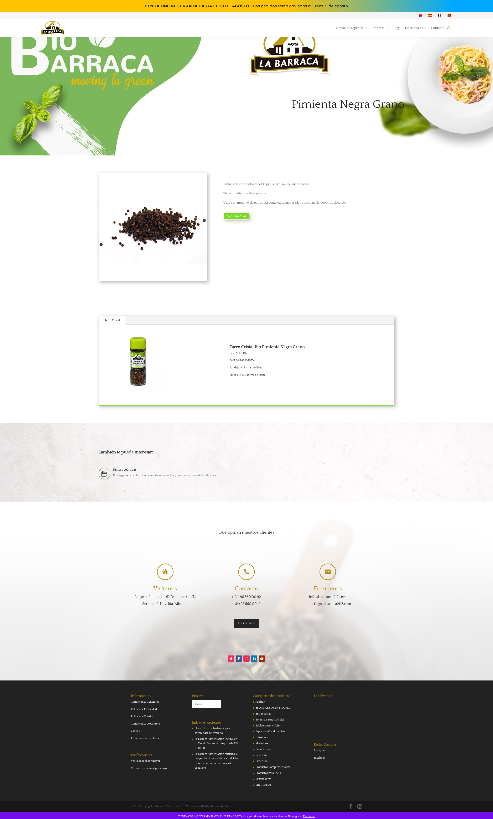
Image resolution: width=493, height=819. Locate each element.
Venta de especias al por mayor (149, 768)
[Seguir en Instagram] (246, 658)
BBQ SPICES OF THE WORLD (273, 707)
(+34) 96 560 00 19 (246, 604)
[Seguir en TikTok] (231, 658)
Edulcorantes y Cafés (268, 725)
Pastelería (261, 755)
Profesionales (413, 28)
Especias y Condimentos (270, 731)
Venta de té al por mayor (145, 760)
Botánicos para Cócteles (270, 719)
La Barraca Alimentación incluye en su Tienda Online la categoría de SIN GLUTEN (216, 743)
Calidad (135, 731)
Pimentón (262, 761)
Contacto (437, 28)
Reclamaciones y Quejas (145, 738)
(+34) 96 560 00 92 (246, 597)
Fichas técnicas (125, 470)
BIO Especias (263, 713)
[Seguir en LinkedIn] (254, 658)
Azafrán (260, 701)
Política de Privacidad (144, 709)
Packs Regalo (263, 749)
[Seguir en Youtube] (262, 658)
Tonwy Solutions (220, 806)
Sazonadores (263, 779)
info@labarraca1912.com (327, 597)
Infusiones (262, 737)
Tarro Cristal (112, 320)
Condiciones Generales (145, 701)
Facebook (319, 757)
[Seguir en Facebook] (239, 658)
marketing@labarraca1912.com (327, 604)
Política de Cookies (142, 716)
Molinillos (262, 743)
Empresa (377, 28)
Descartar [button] (309, 816)
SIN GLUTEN (263, 784)
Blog (395, 28)
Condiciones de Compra (145, 723)
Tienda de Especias (349, 28)
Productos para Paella (269, 773)
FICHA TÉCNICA (236, 215)
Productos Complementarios (273, 767)
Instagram (320, 750)
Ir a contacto (246, 623)
